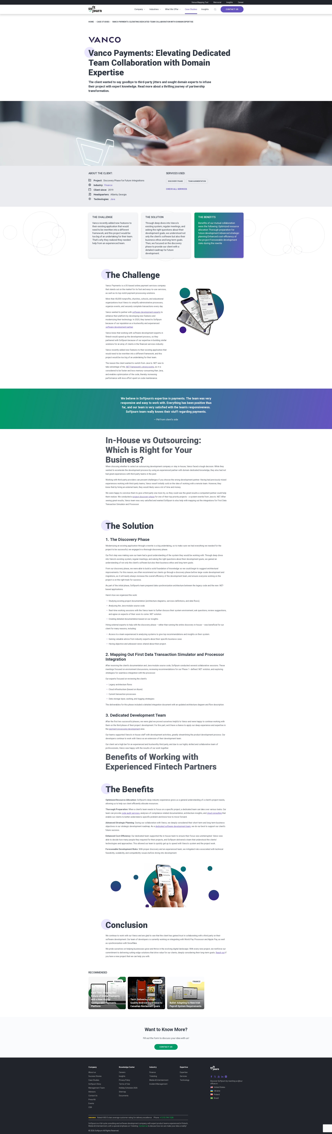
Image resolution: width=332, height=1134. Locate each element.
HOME (91, 22)
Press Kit (92, 1099)
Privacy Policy (124, 1080)
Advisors (92, 1092)
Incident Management (158, 1084)
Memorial (217, 2)
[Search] (215, 9)
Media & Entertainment (158, 1080)
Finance (108, 185)
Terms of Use (124, 1084)
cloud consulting (214, 813)
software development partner (119, 327)
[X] (215, 1077)
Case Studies (93, 1080)
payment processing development (124, 729)
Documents (123, 1096)
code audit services (131, 813)
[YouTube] (219, 1077)
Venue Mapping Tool (200, 2)
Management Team (96, 1088)
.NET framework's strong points (140, 367)
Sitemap (122, 1092)
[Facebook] (211, 1077)
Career (241, 2)
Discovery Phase (175, 181)
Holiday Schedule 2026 (128, 1088)
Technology (184, 1080)
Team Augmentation (197, 181)
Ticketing (153, 1076)
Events (91, 1103)
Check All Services (176, 189)
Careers (122, 1072)
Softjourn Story (94, 1084)
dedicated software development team (173, 826)
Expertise (184, 1072)
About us (92, 1072)
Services (183, 1076)
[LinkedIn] (222, 1077)
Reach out (220, 952)
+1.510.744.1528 (166, 1118)
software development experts (146, 312)
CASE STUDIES (103, 22)
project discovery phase (144, 497)
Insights (229, 2)
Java (112, 199)
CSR (90, 1107)
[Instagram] (226, 1077)
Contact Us (232, 9)
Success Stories (95, 1076)
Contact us (143, 1126)
